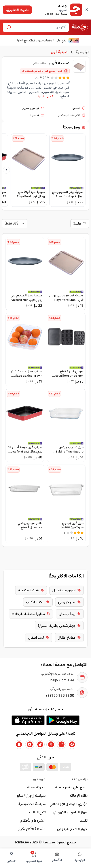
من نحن (39, 779)
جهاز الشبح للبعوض (72, 829)
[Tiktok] (40, 744)
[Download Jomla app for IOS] (28, 720)
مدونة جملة (36, 787)
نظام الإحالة (78, 795)
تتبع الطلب (37, 812)
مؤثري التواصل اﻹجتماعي (68, 804)
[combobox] (39, 27)
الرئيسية (82, 52)
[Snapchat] (19, 744)
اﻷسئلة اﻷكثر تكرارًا (31, 829)
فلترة (77, 224)
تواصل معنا (78, 779)
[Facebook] (72, 744)
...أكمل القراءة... (46, 96)
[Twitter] (51, 744)
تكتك (83, 820)
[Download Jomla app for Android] (63, 720)
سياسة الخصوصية (32, 804)
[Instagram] (61, 744)
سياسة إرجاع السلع (31, 795)
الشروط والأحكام (33, 820)
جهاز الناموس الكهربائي (70, 812)
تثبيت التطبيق (17, 10)
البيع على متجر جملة (71, 787)
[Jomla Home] (80, 27)
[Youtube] (29, 744)
